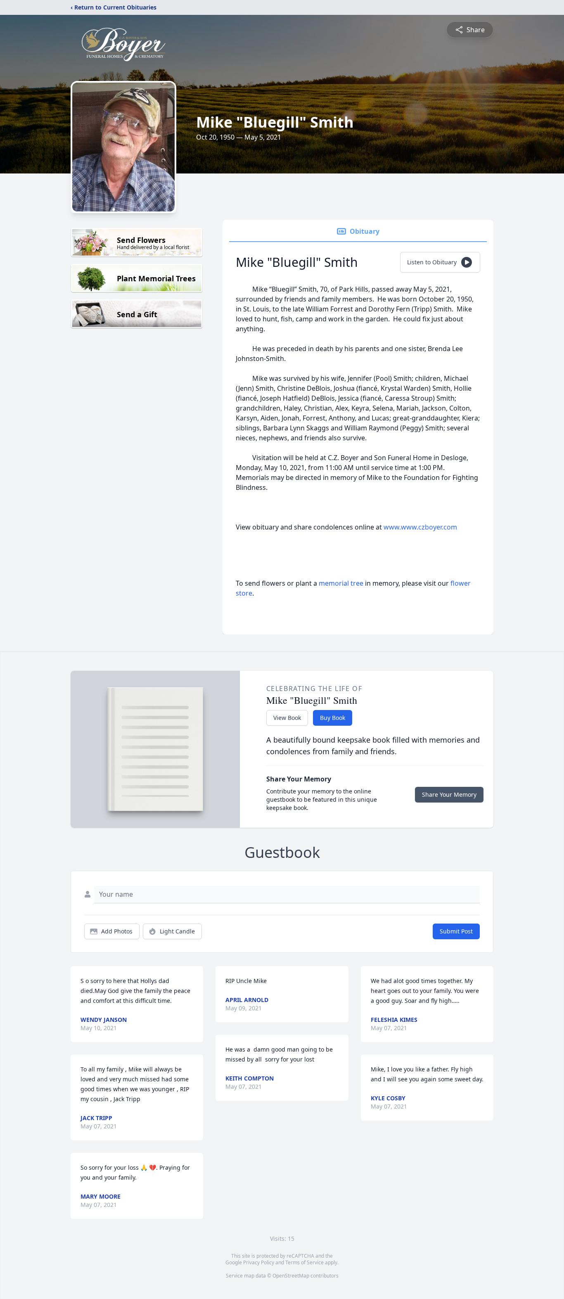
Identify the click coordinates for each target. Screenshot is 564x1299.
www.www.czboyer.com (420, 527)
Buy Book (332, 718)
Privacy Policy (258, 1262)
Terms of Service (304, 1262)
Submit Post (456, 931)
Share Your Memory (449, 794)
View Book (287, 718)
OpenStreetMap (291, 1275)
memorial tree (341, 583)
